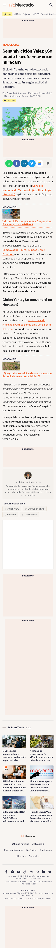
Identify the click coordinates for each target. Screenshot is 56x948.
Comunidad (35, 856)
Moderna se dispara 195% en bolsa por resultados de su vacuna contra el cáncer (40, 786)
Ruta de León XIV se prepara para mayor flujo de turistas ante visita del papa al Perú (41, 817)
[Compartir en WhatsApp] (9, 163)
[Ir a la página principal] (21, 5)
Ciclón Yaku (13, 508)
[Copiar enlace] (47, 163)
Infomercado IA (15, 876)
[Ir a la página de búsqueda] (51, 5)
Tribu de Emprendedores (37, 876)
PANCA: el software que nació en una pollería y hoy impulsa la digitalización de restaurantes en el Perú (14, 786)
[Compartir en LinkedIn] (24, 163)
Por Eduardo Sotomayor (14, 93)
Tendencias (10, 45)
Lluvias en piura (36, 508)
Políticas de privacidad (41, 881)
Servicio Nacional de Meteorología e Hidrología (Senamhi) (26, 190)
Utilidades (20, 856)
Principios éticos (28, 884)
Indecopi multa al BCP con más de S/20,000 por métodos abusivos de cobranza (14, 817)
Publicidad (36, 878)
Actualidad (38, 844)
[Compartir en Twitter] (32, 163)
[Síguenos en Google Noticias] (39, 163)
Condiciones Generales (16, 881)
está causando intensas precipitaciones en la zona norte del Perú (26, 325)
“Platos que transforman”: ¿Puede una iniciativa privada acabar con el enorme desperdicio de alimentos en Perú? (41, 756)
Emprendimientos (13, 850)
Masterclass (22, 878)
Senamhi (11, 514)
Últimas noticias (20, 844)
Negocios (31, 850)
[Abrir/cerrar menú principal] (4, 5)
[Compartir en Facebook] (16, 163)
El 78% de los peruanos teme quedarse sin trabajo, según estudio (14, 756)
